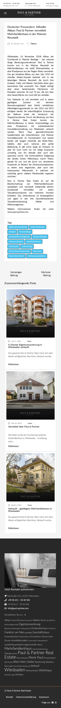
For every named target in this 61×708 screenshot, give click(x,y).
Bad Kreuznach (27, 620)
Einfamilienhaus (40, 628)
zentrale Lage (9, 675)
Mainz (39, 645)
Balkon (36, 620)
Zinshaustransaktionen (36, 256)
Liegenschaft (29, 644)
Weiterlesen (13, 364)
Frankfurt (52, 628)
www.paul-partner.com (17, 212)
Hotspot (12, 232)
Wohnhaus (45, 670)
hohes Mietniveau (38, 227)
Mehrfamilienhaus (34, 241)
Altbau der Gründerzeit (18, 227)
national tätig (27, 246)
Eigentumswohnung (29, 624)
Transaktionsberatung (21, 666)
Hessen (44, 636)
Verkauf (34, 665)
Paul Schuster (22, 658)
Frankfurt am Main (14, 632)
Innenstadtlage (25, 232)
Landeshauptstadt (13, 644)
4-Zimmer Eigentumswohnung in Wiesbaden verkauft (25, 346)
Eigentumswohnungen (12, 628)
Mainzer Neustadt (16, 241)
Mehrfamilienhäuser (40, 649)
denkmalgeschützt (11, 624)
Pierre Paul (37, 251)
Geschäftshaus (40, 632)
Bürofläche (50, 620)
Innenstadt (32, 641)
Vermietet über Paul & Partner (24, 427)
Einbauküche (26, 628)
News (34, 44)
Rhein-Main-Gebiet (16, 256)
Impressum (44, 697)
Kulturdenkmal (42, 641)
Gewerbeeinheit (11, 637)
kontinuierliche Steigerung (19, 236)
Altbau (7, 620)
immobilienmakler (19, 640)
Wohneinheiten (32, 671)
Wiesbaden (14, 670)
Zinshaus (19, 675)
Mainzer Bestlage (39, 236)
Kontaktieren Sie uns (14, 615)
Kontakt (9, 697)
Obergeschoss (10, 653)
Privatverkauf (50, 658)
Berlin (43, 620)
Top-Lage (8, 666)
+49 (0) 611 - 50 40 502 (11, 3)
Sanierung (40, 662)
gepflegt (28, 633)
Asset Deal (15, 620)
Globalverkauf (24, 637)
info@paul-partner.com (10, 6)
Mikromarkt (13, 246)
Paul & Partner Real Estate (19, 251)
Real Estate (8, 662)
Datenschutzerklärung (26, 697)
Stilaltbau (50, 662)
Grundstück (35, 636)
